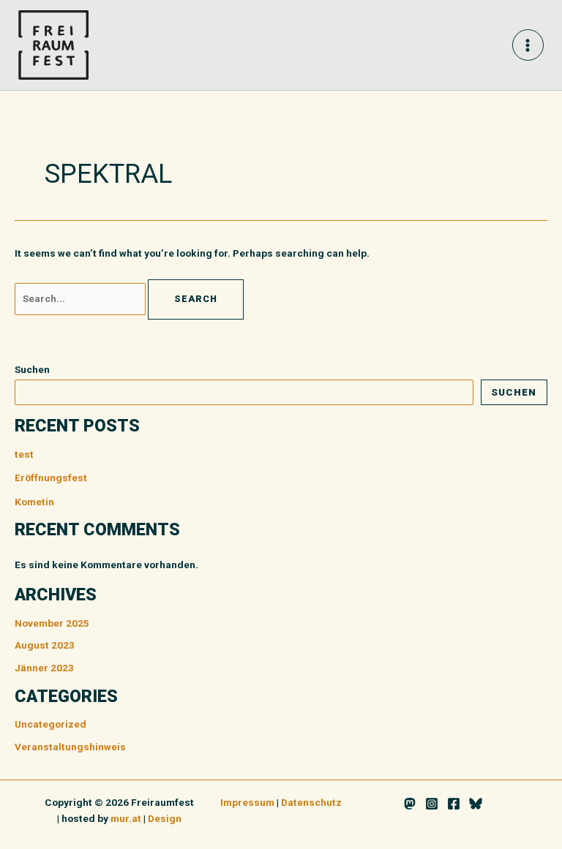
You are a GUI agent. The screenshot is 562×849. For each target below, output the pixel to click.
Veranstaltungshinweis (70, 746)
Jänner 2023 (44, 667)
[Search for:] (81, 298)
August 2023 (45, 645)
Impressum (247, 802)
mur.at (125, 818)
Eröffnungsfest (51, 477)
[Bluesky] (475, 803)
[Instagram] (431, 803)
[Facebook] (453, 803)
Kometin (34, 501)
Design (164, 818)
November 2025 (52, 623)
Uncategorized (50, 724)
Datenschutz (311, 802)
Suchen (32, 369)
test (24, 454)
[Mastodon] (409, 803)
